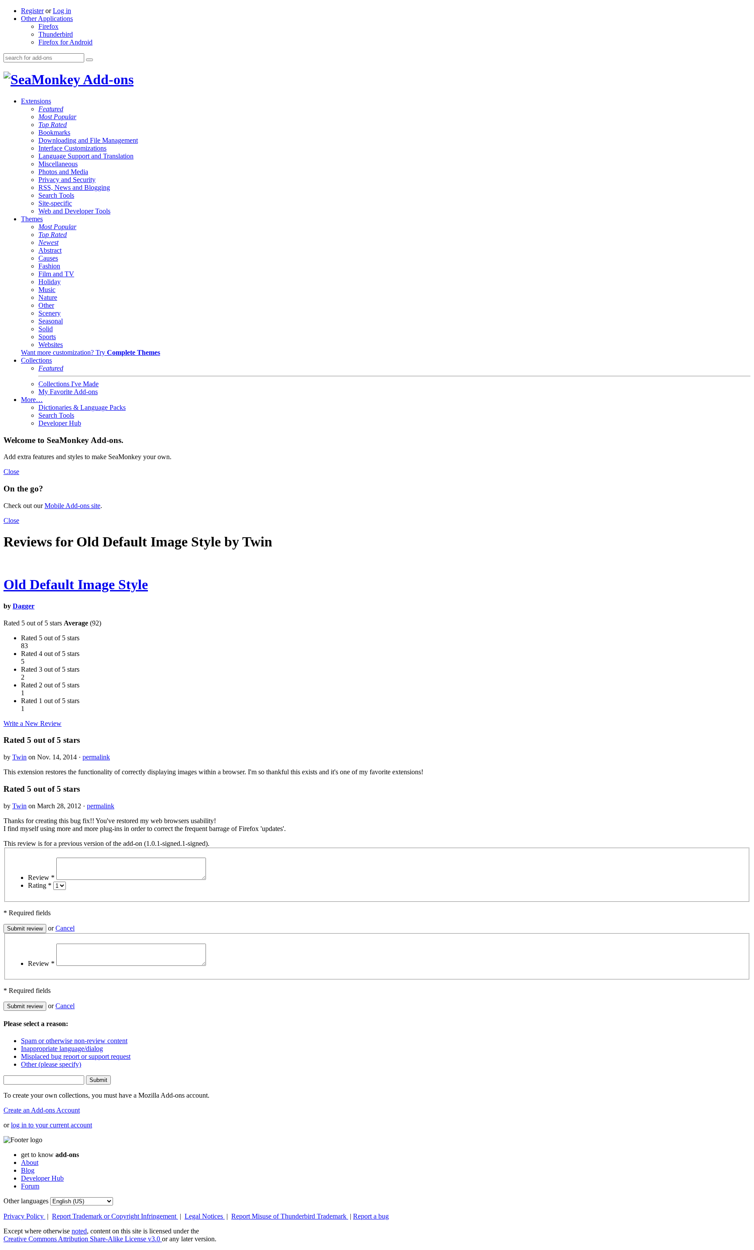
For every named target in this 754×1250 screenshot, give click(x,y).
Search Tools (56, 195)
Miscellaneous (58, 164)
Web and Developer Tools (74, 211)
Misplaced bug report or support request (75, 1056)
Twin (19, 757)
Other (46, 305)
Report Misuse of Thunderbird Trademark (289, 1216)
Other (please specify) (51, 1064)
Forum (30, 1186)
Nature (47, 297)
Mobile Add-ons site (72, 505)
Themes (32, 219)
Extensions (36, 101)
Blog (27, 1170)
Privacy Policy (24, 1216)
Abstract (50, 250)
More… (32, 399)
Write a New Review (32, 723)
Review (41, 877)
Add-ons (107, 79)
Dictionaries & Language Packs (82, 407)
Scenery (49, 313)
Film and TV (56, 274)
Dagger (23, 606)
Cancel (65, 928)
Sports (47, 336)
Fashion (49, 266)
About (29, 1162)
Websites (50, 344)
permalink (96, 757)
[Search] (89, 59)
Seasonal (50, 321)
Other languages (25, 1201)
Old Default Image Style (75, 584)
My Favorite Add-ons (68, 391)
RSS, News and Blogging (74, 187)
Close (11, 471)
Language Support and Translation (86, 156)
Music (46, 289)
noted (79, 1231)
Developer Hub (59, 423)
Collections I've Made (68, 384)
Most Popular (57, 116)
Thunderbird (55, 34)
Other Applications (47, 18)
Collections (36, 360)
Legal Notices (205, 1216)
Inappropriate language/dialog (62, 1048)
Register (32, 10)
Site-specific (55, 203)
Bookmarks (54, 132)
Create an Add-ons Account (41, 1110)
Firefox (48, 26)
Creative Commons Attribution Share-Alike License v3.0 (82, 1239)
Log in (62, 10)
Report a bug (371, 1216)
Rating (39, 885)
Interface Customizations (72, 148)
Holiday (49, 281)
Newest (48, 242)
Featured (50, 109)
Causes (48, 258)
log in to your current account (51, 1125)
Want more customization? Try (90, 352)
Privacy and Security (67, 179)
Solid (45, 329)
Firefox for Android (65, 42)
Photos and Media (63, 171)
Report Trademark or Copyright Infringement (115, 1216)
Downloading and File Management (88, 140)
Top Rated (52, 124)
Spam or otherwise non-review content (74, 1040)
